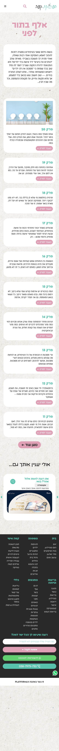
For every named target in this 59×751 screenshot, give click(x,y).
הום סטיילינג (50, 547)
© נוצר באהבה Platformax (29, 681)
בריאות (53, 595)
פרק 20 (47, 129)
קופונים (15, 589)
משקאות (34, 618)
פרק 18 (47, 192)
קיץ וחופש (33, 564)
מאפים (34, 602)
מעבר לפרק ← (44, 148)
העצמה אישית (12, 557)
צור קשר (15, 592)
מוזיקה (16, 567)
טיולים (35, 560)
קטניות (35, 595)
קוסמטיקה (51, 608)
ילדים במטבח (32, 622)
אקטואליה (41, 485)
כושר (54, 591)
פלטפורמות (14, 595)
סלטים (35, 628)
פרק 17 (47, 223)
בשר (36, 592)
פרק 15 (47, 286)
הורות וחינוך (32, 554)
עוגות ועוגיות (32, 608)
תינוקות (34, 544)
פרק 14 (47, 316)
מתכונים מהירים (30, 625)
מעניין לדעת (13, 550)
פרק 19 (47, 162)
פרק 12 (47, 383)
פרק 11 (48, 416)
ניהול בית (34, 557)
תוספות (34, 615)
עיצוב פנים (51, 557)
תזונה (53, 588)
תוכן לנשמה (13, 544)
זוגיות (35, 570)
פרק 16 (47, 256)
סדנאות (15, 547)
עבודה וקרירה (13, 560)
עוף (36, 589)
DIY (54, 544)
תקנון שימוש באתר (13, 600)
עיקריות (34, 612)
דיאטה (53, 601)
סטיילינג (52, 598)
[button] (5, 6)
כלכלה (35, 567)
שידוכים (34, 574)
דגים (35, 585)
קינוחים (34, 605)
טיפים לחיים (13, 554)
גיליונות (15, 585)
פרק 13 (47, 350)
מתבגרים (33, 550)
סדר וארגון (51, 554)
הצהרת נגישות (12, 605)
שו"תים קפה (13, 564)
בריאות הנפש (50, 611)
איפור (53, 605)
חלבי (36, 598)
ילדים (35, 547)
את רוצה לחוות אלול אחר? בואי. (37, 480)
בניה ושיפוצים (50, 550)
